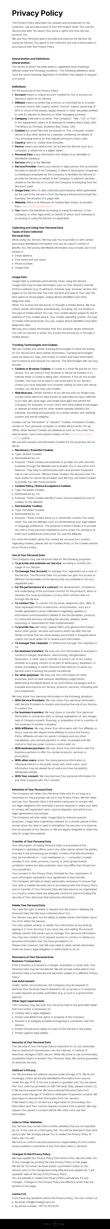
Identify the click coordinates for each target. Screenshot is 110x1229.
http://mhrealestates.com (36, 206)
